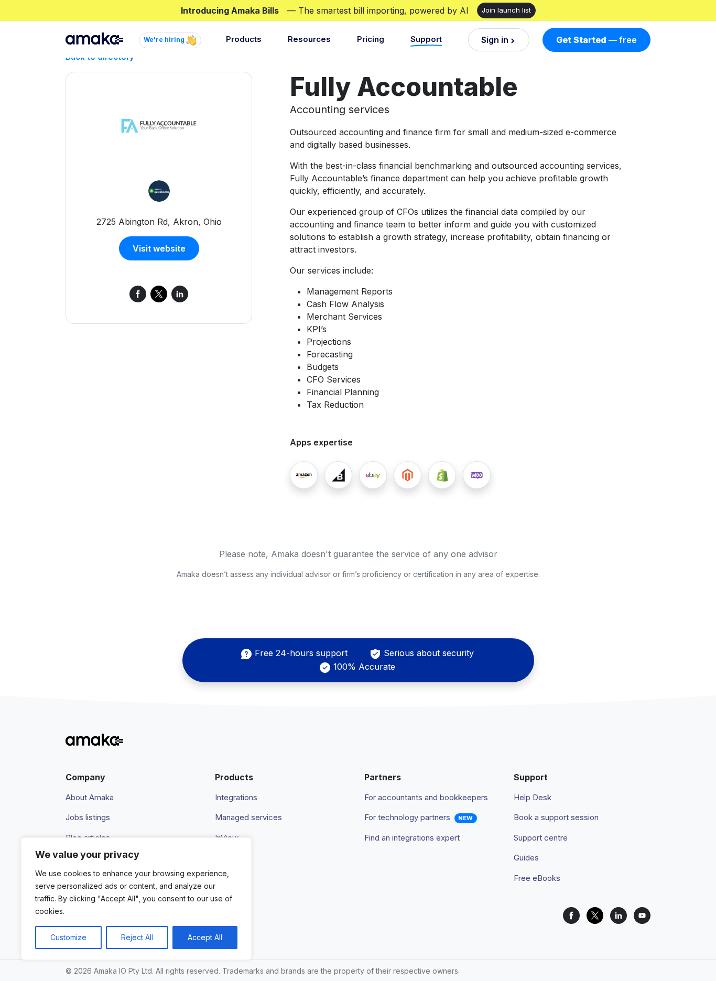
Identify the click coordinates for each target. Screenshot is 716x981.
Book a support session (556, 817)
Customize (68, 937)
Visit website (159, 248)
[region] (136, 898)
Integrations (236, 797)
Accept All (205, 937)
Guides (526, 858)
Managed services (248, 817)
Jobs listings (88, 817)
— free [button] (596, 40)
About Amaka (90, 797)
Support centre (541, 838)
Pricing (370, 39)
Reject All (137, 937)
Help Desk (532, 797)
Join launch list (506, 10)
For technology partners (407, 817)
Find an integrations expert (412, 838)
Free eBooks (537, 878)
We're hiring (165, 39)
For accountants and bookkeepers (426, 797)
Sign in (494, 40)
